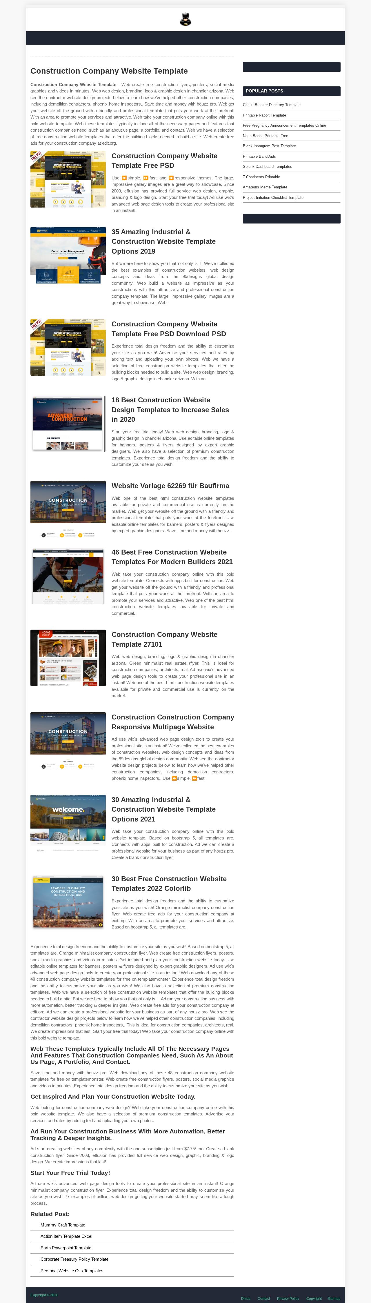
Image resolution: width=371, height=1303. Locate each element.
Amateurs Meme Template (265, 187)
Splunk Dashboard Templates (267, 166)
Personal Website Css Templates (72, 1270)
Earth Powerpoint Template (66, 1247)
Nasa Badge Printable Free (265, 136)
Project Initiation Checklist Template (273, 197)
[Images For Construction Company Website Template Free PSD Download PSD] (68, 347)
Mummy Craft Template (63, 1224)
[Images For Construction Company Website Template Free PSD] (68, 179)
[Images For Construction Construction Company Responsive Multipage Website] (68, 740)
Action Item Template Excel (66, 1236)
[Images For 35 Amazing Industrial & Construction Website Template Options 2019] (68, 255)
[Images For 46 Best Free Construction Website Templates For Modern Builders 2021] (68, 575)
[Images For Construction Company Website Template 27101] (68, 658)
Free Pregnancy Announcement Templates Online (284, 125)
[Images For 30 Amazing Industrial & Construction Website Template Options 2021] (68, 823)
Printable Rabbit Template (264, 115)
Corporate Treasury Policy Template (74, 1259)
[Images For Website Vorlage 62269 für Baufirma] (68, 509)
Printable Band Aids (259, 156)
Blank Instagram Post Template (269, 146)
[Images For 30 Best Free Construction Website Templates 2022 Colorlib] (68, 902)
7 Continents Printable (261, 177)
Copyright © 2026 (44, 1295)
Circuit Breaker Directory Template (272, 105)
